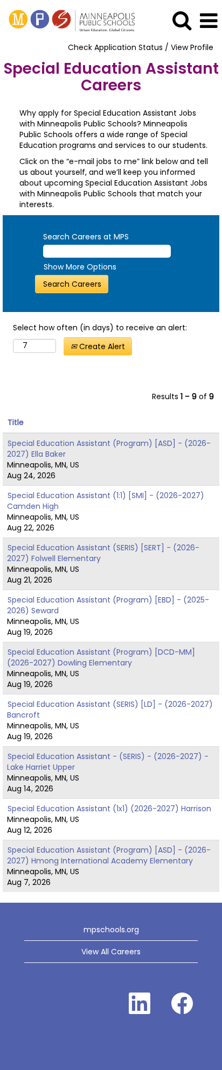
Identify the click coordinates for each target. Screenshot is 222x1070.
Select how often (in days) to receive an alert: (100, 327)
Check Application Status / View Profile (140, 47)
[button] (208, 20)
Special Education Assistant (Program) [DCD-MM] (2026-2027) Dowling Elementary (101, 657)
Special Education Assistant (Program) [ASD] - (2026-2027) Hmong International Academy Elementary (109, 855)
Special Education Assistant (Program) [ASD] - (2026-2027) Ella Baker (109, 448)
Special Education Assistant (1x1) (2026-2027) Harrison (109, 808)
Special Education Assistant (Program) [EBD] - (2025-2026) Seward (108, 605)
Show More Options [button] (80, 266)
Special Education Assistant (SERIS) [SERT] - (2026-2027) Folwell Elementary (103, 553)
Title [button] (16, 422)
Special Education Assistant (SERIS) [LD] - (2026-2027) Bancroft (110, 709)
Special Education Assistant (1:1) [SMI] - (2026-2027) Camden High (105, 501)
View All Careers (111, 951)
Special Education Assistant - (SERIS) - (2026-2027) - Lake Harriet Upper (108, 762)
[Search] (181, 20)
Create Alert (101, 346)
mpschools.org (111, 929)
